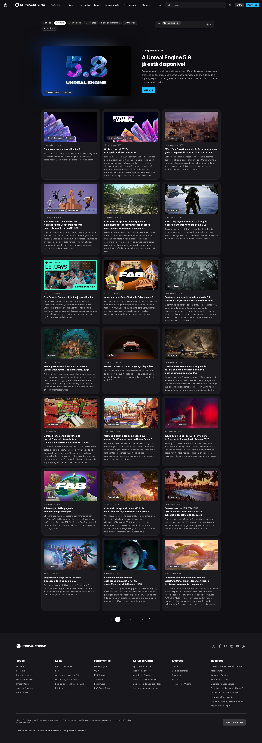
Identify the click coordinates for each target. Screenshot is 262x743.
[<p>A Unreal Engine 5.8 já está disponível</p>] (131, 71)
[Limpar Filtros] (207, 24)
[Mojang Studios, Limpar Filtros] (179, 23)
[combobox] (183, 26)
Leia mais (148, 90)
